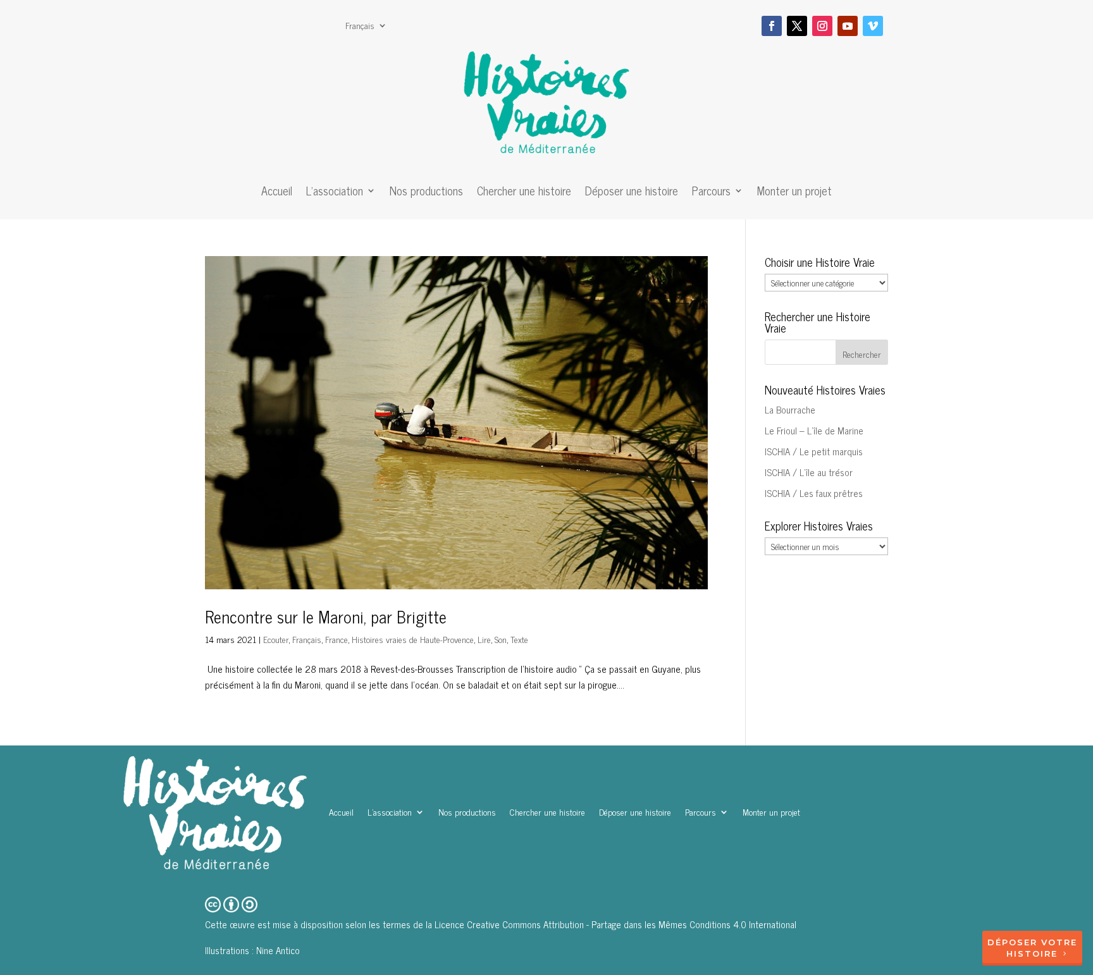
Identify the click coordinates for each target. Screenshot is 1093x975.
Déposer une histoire (631, 193)
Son (501, 639)
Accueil (276, 193)
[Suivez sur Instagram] (822, 26)
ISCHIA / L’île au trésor (809, 472)
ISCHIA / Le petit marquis (814, 451)
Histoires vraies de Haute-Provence (413, 639)
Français (359, 26)
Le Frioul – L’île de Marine (814, 430)
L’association (334, 193)
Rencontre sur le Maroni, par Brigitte (326, 616)
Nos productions (426, 193)
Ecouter (275, 639)
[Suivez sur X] (797, 26)
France (336, 639)
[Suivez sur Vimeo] (873, 26)
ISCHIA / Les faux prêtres (814, 493)
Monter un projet (794, 193)
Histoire (1032, 953)
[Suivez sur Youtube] (847, 26)
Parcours (711, 193)
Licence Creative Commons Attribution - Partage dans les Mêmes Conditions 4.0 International (615, 924)
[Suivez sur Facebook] (772, 26)
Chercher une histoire (524, 193)
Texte (519, 639)
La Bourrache (790, 409)
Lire (484, 639)
